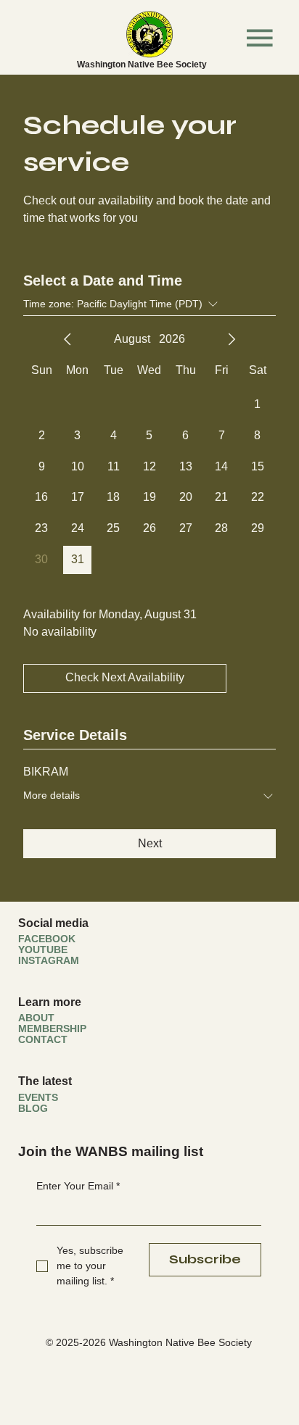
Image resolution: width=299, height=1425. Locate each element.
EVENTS (38, 1097)
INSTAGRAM (48, 960)
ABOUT (36, 1018)
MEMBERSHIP (52, 1028)
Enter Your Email (78, 1186)
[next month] (231, 339)
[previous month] (67, 339)
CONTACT (42, 1039)
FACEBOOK (46, 939)
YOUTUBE (42, 949)
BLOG (33, 1108)
